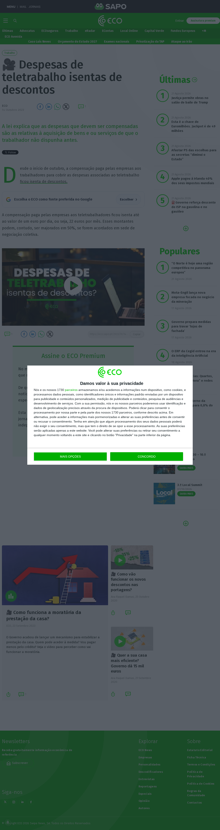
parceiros (71, 389)
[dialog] (110, 415)
